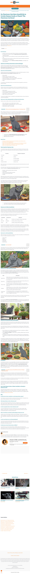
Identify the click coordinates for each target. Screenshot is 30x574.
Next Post (26, 473)
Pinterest (18, 555)
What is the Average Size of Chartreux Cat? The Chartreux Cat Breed (13, 144)
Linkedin (12, 555)
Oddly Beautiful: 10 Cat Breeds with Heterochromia (7, 522)
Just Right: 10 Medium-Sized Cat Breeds (5, 530)
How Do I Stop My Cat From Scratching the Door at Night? (7, 500)
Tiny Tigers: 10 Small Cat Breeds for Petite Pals (6, 529)
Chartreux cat (9, 45)
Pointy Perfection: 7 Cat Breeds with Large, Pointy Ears (7, 527)
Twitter (15, 555)
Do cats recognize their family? (5, 487)
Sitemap (16, 552)
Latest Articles (20, 552)
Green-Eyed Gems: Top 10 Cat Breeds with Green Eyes (7, 520)
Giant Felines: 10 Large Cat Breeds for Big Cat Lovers (7, 528)
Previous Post (4, 473)
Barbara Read (3, 434)
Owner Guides (3, 488)
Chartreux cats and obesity (9, 392)
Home (6, 10)
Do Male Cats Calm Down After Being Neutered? (20, 488)
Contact (8, 552)
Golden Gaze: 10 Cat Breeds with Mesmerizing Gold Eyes (7, 521)
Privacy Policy (12, 552)
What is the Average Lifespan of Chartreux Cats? (10, 145)
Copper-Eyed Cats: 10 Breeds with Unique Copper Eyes (7, 523)
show (5, 48)
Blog (8, 10)
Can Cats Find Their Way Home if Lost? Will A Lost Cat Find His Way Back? (22, 500)
